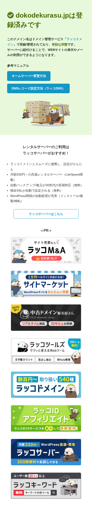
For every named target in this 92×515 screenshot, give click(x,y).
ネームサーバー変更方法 (29, 76)
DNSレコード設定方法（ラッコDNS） (38, 88)
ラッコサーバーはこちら (46, 214)
